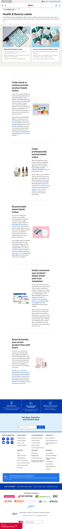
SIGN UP (41, 427)
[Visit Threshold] (19, 501)
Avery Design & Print (51, 440)
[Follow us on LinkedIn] (12, 442)
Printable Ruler (21, 458)
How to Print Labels (22, 460)
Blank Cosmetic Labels (52, 486)
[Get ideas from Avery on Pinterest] (12, 438)
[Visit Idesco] (31, 506)
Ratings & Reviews (51, 466)
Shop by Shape (21, 440)
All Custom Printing (36, 438)
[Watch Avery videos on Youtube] (3, 442)
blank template (36, 295)
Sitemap (48, 469)
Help (18, 453)
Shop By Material (22, 445)
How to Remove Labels (23, 463)
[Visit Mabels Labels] (9, 496)
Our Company (50, 453)
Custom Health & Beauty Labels (24, 486)
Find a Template (50, 438)
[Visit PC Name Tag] (25, 496)
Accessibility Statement (41, 515)
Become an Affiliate (51, 455)
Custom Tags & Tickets (37, 447)
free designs (38, 293)
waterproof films (16, 247)
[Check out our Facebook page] (3, 438)
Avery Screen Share (22, 465)
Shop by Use (20, 443)
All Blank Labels (21, 438)
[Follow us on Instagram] (7, 438)
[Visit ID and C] (55, 496)
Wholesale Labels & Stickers (51, 458)
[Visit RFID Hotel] (8, 501)
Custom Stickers (35, 443)
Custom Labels (35, 440)
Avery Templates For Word (51, 443)
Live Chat (19, 467)
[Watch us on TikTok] (7, 442)
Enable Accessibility (6, 1)
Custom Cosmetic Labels (39, 486)
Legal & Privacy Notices (28, 515)
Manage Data (35, 455)
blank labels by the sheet (19, 224)
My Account (34, 453)
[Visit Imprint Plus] (43, 496)
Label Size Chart (21, 455)
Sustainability (49, 461)
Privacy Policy (49, 464)
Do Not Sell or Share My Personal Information (38, 461)
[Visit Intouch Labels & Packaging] (43, 501)
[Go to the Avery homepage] (30, 5)
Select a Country (30, 522)
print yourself (18, 97)
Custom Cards (35, 445)
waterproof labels (17, 124)
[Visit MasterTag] (54, 501)
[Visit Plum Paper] (31, 501)
